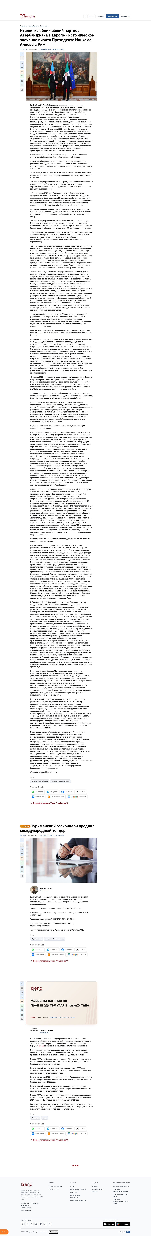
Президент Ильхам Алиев (60, 781)
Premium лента (54, 1189)
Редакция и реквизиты (78, 1189)
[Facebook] (27, 1224)
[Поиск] (85, 16)
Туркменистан (37, 939)
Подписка (95, 1186)
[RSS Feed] (50, 1224)
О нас (72, 1186)
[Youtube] (36, 1224)
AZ (124, 1232)
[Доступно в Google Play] (123, 1224)
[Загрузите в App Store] (109, 1224)
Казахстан (35, 1118)
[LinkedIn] (45, 1224)
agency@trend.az (26, 1210)
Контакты (73, 1192)
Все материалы (44, 891)
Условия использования (121, 1186)
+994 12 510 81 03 (26, 1208)
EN (121, 1232)
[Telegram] (41, 1224)
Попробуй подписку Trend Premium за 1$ (50, 803)
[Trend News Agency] (26, 1184)
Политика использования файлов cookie (121, 1201)
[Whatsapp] (23, 1224)
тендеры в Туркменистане (55, 939)
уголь (45, 1118)
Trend (41, 1046)
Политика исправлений (78, 1200)
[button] (22, 54)
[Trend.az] (27, 16)
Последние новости (55, 1186)
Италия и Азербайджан (40, 781)
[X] (32, 1224)
